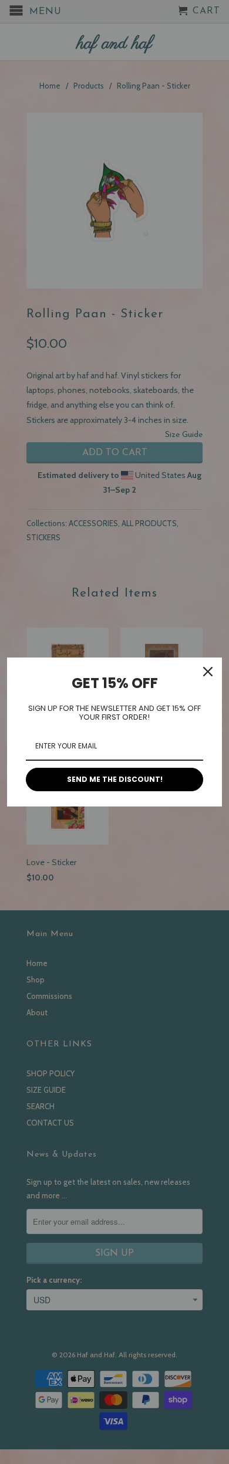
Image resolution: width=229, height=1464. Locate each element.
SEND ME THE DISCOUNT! (115, 779)
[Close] (208, 672)
